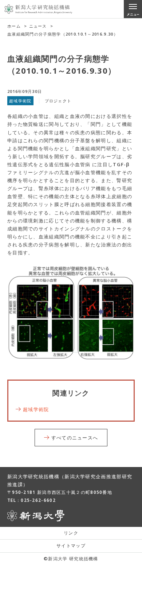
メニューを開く (133, 9)
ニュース (38, 26)
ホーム (14, 26)
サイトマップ (71, 545)
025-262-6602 (38, 500)
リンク (71, 533)
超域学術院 (36, 409)
